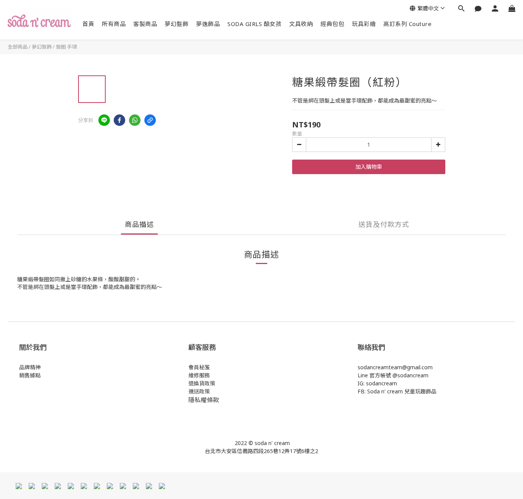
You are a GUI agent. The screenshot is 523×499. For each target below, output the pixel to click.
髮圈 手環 (66, 46)
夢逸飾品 (208, 24)
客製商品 (145, 24)
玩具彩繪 (364, 24)
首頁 (88, 24)
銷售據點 (30, 375)
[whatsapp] (135, 120)
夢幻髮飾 (176, 24)
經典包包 (332, 24)
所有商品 (114, 24)
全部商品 (18, 46)
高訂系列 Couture (407, 24)
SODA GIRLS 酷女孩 (254, 24)
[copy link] (150, 120)
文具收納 (301, 24)
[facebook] (119, 120)
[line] (104, 120)
